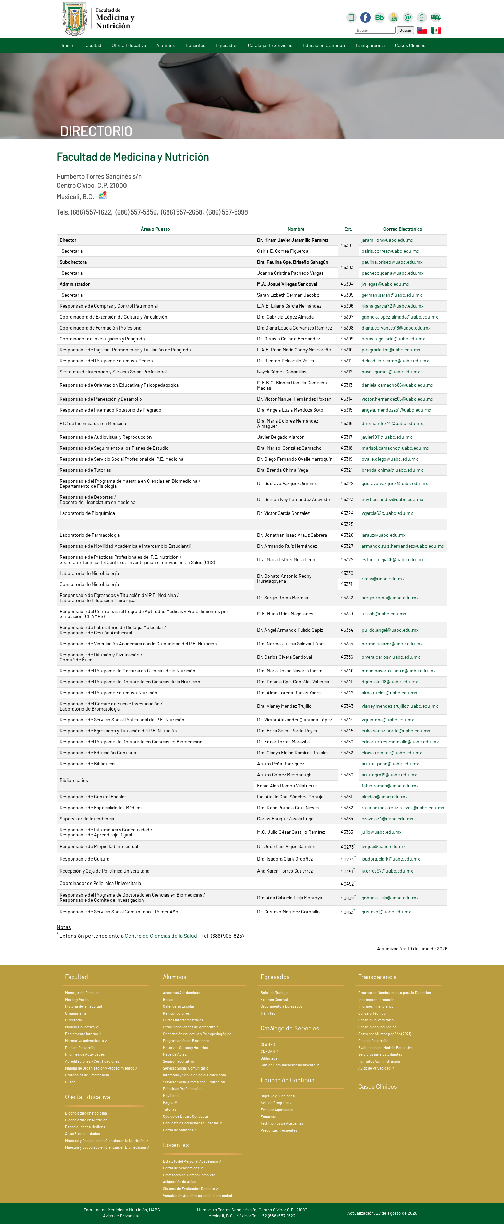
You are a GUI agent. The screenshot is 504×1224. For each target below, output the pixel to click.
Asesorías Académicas (181, 993)
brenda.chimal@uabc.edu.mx (392, 470)
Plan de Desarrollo (80, 1048)
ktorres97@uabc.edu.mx (387, 871)
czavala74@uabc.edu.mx (387, 818)
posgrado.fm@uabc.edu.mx (391, 350)
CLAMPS (268, 1045)
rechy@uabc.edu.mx (383, 578)
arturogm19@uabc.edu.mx (389, 774)
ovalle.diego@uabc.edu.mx (390, 459)
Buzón (70, 1082)
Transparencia (370, 45)
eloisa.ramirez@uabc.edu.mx (392, 752)
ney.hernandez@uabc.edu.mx (392, 499)
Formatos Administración (379, 1061)
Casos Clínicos (410, 45)
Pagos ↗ (170, 1103)
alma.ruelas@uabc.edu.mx (389, 692)
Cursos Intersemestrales (183, 1020)
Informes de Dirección (376, 1000)
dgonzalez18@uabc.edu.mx (390, 681)
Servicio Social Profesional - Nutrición (194, 1082)
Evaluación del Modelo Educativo (385, 1048)
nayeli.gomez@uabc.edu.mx (391, 371)
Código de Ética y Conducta (185, 1116)
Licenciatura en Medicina (86, 1113)
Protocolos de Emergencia (87, 1075)
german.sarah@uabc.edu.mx (392, 295)
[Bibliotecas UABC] (351, 16)
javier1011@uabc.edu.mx (387, 437)
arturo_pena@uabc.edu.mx (390, 763)
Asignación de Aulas (179, 1182)
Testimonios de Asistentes (282, 1123)
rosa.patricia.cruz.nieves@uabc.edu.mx (403, 807)
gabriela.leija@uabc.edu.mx (390, 897)
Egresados (227, 45)
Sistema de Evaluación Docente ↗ (191, 1189)
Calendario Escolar (178, 1006)
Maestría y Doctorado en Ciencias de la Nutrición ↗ (106, 1141)
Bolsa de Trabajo (274, 993)
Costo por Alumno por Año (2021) (384, 1034)
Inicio (67, 45)
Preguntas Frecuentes (279, 1130)
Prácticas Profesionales (182, 1089)
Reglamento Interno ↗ (83, 1034)
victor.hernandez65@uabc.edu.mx (397, 399)
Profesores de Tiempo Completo (189, 1175)
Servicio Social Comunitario (185, 1068)
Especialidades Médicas (85, 1127)
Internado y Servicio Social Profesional (194, 1075)
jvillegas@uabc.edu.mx (385, 284)
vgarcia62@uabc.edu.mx (387, 513)
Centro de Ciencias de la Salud (161, 936)
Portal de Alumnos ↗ (180, 1130)
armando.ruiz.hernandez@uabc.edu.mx (403, 546)
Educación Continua (324, 45)
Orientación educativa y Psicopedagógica (197, 1034)
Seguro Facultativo (178, 1061)
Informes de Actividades (85, 1054)
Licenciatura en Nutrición (86, 1120)
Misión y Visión (77, 1000)
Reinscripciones (176, 1013)
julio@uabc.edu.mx (382, 832)
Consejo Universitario (376, 1020)
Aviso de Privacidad (122, 1216)
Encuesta (268, 1117)
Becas (168, 1000)
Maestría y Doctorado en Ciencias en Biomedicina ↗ (107, 1148)
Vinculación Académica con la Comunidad (197, 1196)
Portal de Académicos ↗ (183, 1168)
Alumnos (165, 45)
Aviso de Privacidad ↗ (376, 1068)
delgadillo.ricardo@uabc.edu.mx (395, 360)
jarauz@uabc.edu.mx (384, 535)
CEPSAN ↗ (269, 1051)
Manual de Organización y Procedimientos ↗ (101, 1068)
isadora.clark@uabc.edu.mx (391, 859)
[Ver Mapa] (103, 197)
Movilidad (171, 1096)
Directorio (73, 1020)
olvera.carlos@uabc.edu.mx (391, 657)
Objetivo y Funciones (278, 1096)
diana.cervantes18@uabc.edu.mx (396, 328)
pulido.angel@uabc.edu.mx (390, 630)
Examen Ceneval (274, 1000)
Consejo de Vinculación (377, 1027)
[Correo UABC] (407, 16)
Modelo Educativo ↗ (81, 1027)
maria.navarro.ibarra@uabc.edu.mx (399, 670)
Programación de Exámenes (186, 1041)
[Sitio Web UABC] (435, 16)
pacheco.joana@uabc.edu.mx (393, 273)
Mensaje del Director (82, 993)
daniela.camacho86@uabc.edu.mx (397, 385)
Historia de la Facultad (83, 1006)
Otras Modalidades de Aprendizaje (191, 1027)
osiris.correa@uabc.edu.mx (390, 251)
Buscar (405, 30)
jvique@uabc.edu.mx (384, 846)
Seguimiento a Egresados (281, 1006)
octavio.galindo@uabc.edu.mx (393, 339)
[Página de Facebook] (365, 16)
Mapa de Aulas (175, 1054)
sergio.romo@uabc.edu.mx (390, 597)
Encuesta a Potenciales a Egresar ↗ (192, 1123)
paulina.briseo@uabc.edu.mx (392, 262)
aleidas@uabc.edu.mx (385, 796)
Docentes (195, 45)
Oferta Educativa (129, 45)
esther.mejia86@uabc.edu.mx (393, 559)
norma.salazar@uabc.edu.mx (392, 643)
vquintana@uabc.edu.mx (388, 720)
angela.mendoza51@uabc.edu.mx (396, 410)
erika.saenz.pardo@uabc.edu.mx (396, 731)
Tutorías (169, 1109)
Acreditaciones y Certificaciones (92, 1061)
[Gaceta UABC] (421, 16)
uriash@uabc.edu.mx (384, 613)
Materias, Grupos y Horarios (185, 1048)
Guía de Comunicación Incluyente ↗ (290, 1065)
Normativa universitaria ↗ (86, 1041)
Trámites (268, 1013)
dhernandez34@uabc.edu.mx (392, 423)
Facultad (92, 45)
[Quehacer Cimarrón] (393, 16)
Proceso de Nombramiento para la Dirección (394, 993)
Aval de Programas (276, 1103)
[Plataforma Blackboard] (379, 16)
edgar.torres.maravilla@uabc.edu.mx (400, 741)
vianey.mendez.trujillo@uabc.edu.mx (400, 706)
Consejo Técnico (372, 1013)
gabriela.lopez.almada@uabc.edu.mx (400, 317)
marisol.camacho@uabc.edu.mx (395, 448)
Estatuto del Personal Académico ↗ (192, 1161)
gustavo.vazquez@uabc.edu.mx (395, 483)
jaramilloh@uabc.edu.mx (387, 240)
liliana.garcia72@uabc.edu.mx (393, 306)
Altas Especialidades (82, 1134)
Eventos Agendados (277, 1110)
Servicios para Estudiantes (380, 1054)
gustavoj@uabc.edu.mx (386, 911)
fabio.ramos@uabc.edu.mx (390, 785)
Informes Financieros (375, 1006)
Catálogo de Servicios (270, 45)
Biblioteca (269, 1058)
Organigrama (76, 1013)
